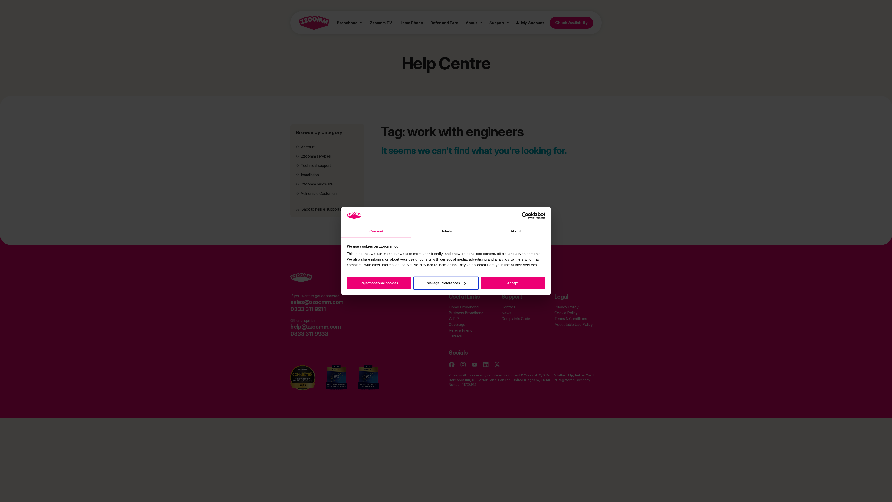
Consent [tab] (376, 231)
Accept (512, 283)
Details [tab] (446, 231)
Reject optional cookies (379, 283)
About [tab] (516, 231)
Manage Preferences (443, 283)
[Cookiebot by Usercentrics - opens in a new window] (525, 215)
